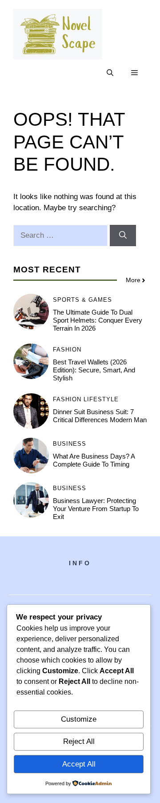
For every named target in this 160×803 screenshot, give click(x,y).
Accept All (79, 764)
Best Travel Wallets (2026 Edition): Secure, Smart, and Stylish (94, 370)
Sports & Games (82, 300)
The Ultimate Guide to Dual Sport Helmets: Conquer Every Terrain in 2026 (97, 320)
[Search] (123, 235)
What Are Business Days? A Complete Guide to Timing (94, 460)
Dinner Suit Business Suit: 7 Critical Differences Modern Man (100, 415)
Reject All (79, 741)
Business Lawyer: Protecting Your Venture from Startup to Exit (96, 508)
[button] (110, 73)
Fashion (67, 349)
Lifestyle (101, 399)
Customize (78, 719)
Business (69, 444)
